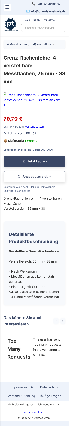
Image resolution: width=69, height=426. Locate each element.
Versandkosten (34, 126)
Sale (27, 19)
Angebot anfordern (37, 176)
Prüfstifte (49, 19)
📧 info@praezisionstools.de (45, 11)
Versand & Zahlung (21, 396)
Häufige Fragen (50, 396)
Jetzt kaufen (37, 161)
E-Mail (30, 186)
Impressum (19, 387)
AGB (33, 387)
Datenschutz (49, 387)
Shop (36, 19)
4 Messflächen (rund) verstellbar (29, 44)
